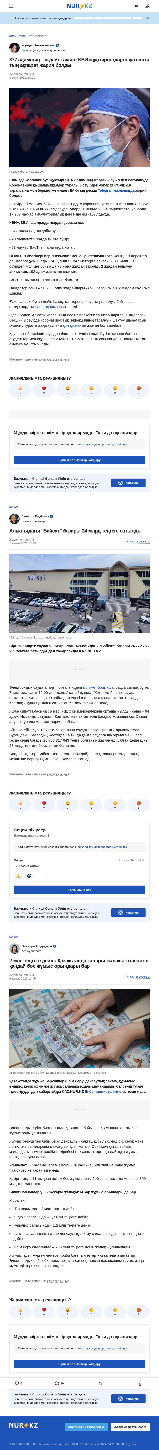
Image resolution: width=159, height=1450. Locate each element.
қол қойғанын (74, 325)
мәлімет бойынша (98, 687)
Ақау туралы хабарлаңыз (86, 1426)
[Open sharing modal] (100, 1383)
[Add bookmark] (140, 1384)
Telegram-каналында (116, 190)
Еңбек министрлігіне (103, 1091)
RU (137, 6)
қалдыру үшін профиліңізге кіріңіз (104, 444)
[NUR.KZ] (79, 6)
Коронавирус (38, 35)
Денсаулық (17, 35)
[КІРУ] (147, 6)
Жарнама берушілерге (130, 1426)
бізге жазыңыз (58, 359)
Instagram (132, 482)
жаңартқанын (47, 307)
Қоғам (13, 507)
